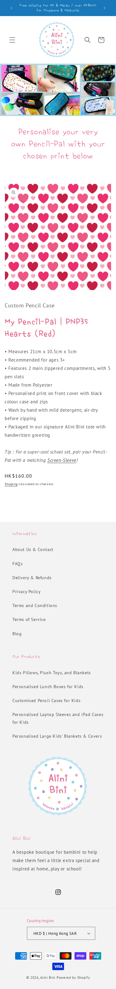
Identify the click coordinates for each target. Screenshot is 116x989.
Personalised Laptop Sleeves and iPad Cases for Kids (57, 718)
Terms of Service (29, 619)
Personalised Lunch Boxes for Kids (48, 686)
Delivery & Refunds (32, 577)
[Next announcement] (104, 8)
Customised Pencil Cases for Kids (46, 700)
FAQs (17, 563)
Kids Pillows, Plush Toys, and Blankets (51, 672)
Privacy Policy (26, 591)
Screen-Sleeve (61, 460)
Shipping (11, 484)
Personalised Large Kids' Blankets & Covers (57, 736)
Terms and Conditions (34, 605)
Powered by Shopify (73, 977)
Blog (17, 633)
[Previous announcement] (11, 8)
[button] (12, 40)
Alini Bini (47, 977)
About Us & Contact (33, 549)
